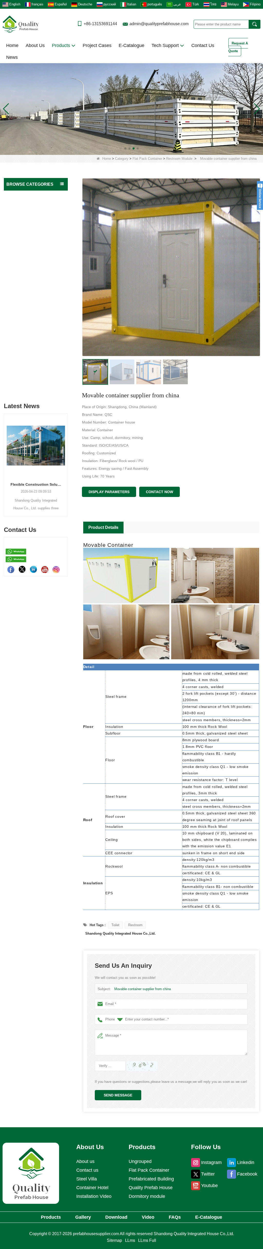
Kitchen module (23, 296)
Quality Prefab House (25, 195)
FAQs (175, 1217)
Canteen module (23, 306)
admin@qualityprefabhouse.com (159, 24)
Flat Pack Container (147, 159)
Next (65, 458)
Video (148, 1217)
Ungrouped (17, 387)
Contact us (87, 1170)
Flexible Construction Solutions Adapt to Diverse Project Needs (36, 484)
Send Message (118, 1095)
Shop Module (21, 336)
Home (12, 45)
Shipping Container (23, 366)
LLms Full (147, 1240)
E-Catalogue (131, 45)
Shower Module (23, 286)
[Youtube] (45, 569)
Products (61, 45)
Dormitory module (25, 246)
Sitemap (114, 1240)
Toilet (115, 925)
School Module (23, 276)
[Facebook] (11, 569)
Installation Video (93, 1196)
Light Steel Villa (20, 356)
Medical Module (24, 236)
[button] (125, 148)
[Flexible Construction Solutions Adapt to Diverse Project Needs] (36, 445)
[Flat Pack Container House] (131, 109)
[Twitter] (22, 569)
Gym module (21, 316)
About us (85, 1161)
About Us (35, 45)
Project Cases (97, 45)
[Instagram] (56, 569)
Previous (6, 458)
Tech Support (166, 45)
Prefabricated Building (25, 206)
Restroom (135, 925)
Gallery (83, 1217)
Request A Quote (238, 47)
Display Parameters (109, 492)
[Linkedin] (33, 569)
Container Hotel (92, 1187)
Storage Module (23, 226)
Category (121, 159)
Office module (22, 256)
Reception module (25, 326)
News (12, 57)
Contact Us (202, 45)
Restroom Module (179, 159)
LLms (130, 1240)
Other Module (22, 346)
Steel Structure (20, 377)
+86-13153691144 (100, 24)
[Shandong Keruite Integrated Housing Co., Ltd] (31, 1173)
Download (116, 1217)
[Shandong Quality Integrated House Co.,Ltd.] (21, 24)
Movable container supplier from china (142, 989)
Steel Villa (86, 1178)
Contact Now (159, 492)
